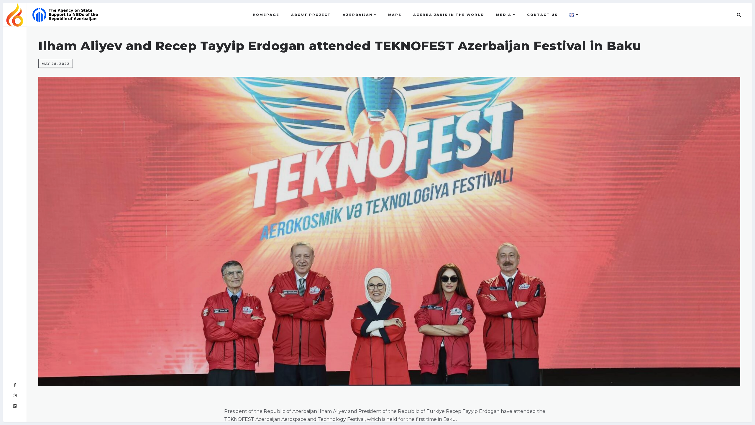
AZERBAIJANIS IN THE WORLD (448, 15)
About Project (311, 15)
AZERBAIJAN (357, 15)
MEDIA (503, 15)
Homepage (266, 15)
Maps (394, 15)
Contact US (542, 15)
